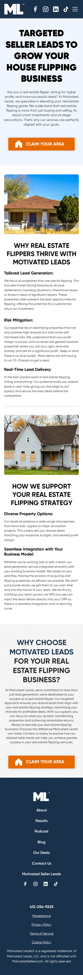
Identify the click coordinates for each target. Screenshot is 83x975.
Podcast (41, 831)
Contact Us (41, 863)
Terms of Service (41, 933)
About (41, 810)
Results (41, 821)
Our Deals (41, 852)
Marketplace (41, 916)
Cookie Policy (41, 942)
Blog (41, 842)
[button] (74, 9)
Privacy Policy (41, 924)
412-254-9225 (41, 907)
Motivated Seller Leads (41, 874)
